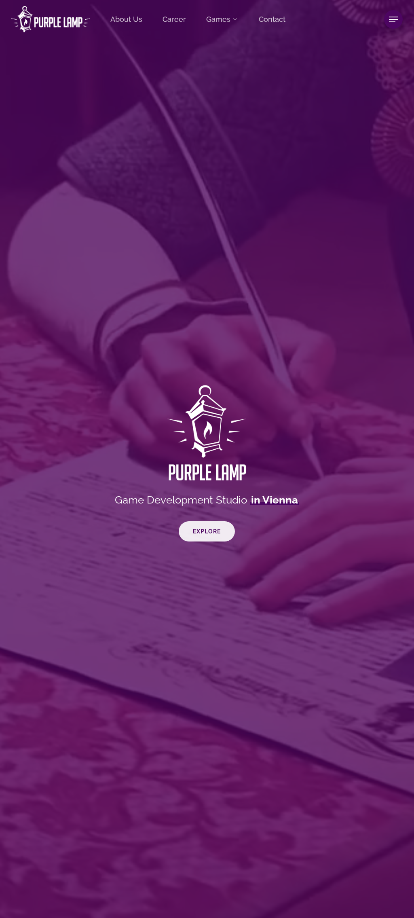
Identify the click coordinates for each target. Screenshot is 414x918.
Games (218, 19)
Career (174, 19)
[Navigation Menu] (393, 19)
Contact (272, 19)
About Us (126, 19)
